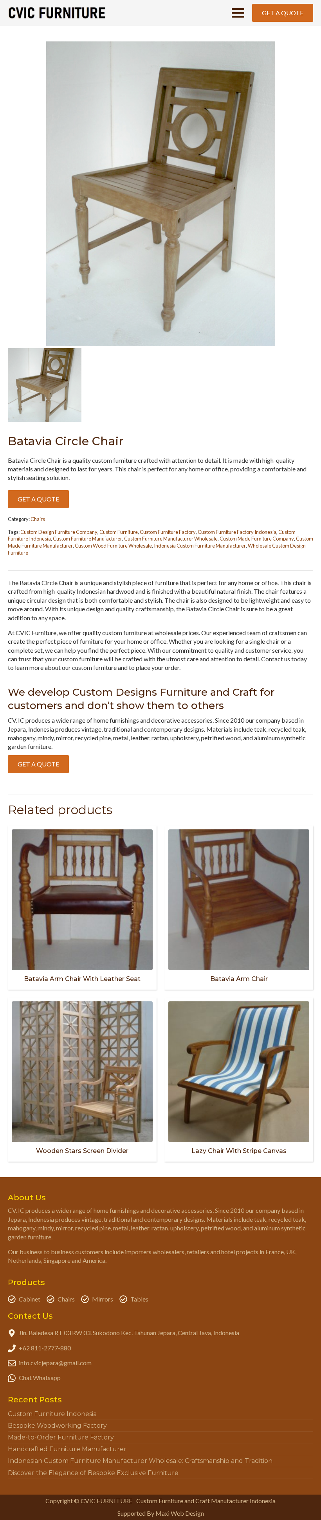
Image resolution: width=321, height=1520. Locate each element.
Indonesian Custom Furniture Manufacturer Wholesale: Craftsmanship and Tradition (140, 1460)
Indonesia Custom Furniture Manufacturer (200, 545)
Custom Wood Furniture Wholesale (113, 545)
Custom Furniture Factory (168, 532)
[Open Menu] (238, 13)
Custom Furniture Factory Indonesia (237, 532)
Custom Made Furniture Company (257, 538)
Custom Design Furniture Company (58, 532)
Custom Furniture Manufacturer (87, 538)
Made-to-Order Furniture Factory (61, 1437)
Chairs (38, 519)
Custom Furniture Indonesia (52, 1414)
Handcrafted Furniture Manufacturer (67, 1449)
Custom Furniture (118, 532)
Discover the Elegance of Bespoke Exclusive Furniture (93, 1473)
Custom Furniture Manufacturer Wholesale (171, 538)
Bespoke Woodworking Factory (57, 1425)
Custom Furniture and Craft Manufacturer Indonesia (206, 1500)
